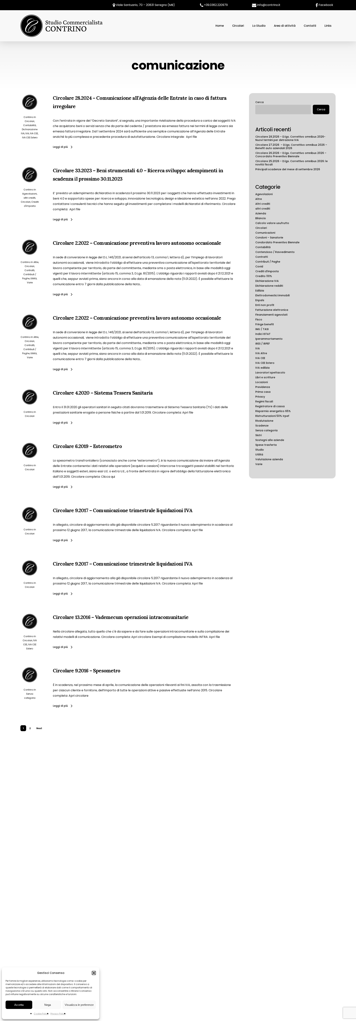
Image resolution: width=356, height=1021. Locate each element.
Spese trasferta (266, 445)
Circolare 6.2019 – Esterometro (87, 446)
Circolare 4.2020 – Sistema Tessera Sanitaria (103, 393)
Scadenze (261, 425)
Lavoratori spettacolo (270, 372)
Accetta (19, 1004)
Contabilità (29, 125)
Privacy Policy (58, 1013)
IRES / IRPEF (262, 343)
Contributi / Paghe (267, 261)
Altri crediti (262, 203)
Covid (259, 266)
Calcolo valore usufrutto (272, 223)
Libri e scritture (265, 377)
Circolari (29, 121)
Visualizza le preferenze (79, 1004)
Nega (47, 1004)
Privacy (260, 396)
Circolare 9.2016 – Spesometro (86, 670)
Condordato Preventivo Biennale (277, 242)
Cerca (259, 102)
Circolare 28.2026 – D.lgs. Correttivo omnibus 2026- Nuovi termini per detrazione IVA (290, 138)
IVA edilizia (262, 367)
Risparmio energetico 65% (273, 411)
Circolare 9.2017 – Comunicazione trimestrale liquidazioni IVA (122, 510)
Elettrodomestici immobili (272, 295)
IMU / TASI (262, 329)
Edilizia (259, 290)
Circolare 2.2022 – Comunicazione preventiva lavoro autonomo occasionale (137, 243)
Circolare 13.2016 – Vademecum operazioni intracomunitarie (120, 617)
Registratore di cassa (270, 406)
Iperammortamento (269, 338)
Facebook (326, 5)
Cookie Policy (41, 1013)
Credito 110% (263, 276)
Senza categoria (266, 430)
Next (39, 728)
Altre (36, 262)
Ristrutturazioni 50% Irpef (272, 416)
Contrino (28, 117)
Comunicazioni (265, 232)
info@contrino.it (268, 5)
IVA (27, 133)
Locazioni (261, 382)
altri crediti (29, 197)
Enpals (259, 300)
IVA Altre (261, 353)
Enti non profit (264, 305)
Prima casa (263, 391)
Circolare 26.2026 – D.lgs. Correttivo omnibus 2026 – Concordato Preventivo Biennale (290, 154)
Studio (259, 449)
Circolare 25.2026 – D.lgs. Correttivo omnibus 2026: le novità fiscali (291, 162)
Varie (30, 282)
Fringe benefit (264, 324)
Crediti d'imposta (267, 271)
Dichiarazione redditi (269, 285)
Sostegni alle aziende (269, 440)
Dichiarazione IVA (267, 281)
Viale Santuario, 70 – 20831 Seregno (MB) (145, 5)
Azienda (260, 213)
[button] (94, 973)
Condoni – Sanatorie (269, 237)
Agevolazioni (29, 193)
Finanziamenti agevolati (271, 314)
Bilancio (260, 218)
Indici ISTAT (263, 334)
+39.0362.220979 (216, 5)
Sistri (258, 435)
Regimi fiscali (264, 401)
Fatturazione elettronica (271, 310)
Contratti (29, 270)
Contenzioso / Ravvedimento (275, 252)
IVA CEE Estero (29, 137)
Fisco (258, 319)
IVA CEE (34, 133)
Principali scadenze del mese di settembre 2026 (287, 169)
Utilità (33, 278)
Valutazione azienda (269, 459)
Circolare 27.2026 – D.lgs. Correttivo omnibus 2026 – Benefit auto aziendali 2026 (291, 146)
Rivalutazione (264, 420)
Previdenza (262, 387)
